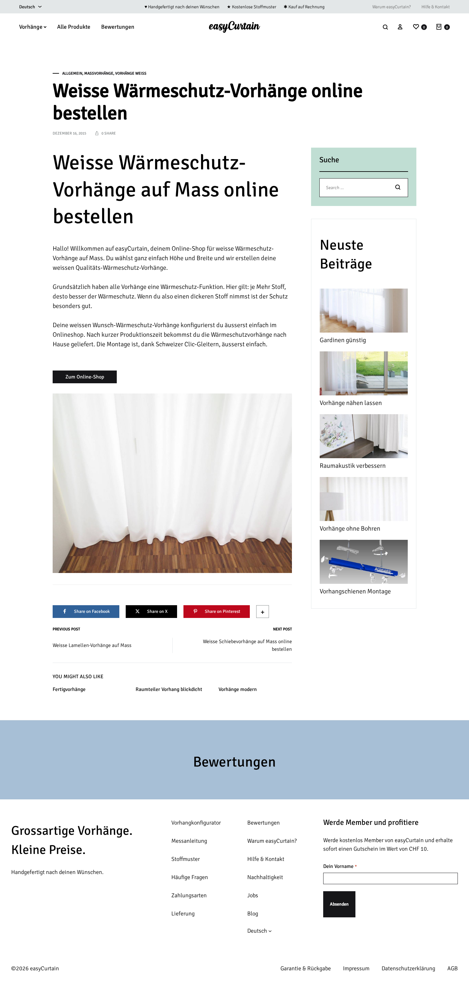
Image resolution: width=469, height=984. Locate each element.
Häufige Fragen (189, 877)
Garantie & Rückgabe (305, 968)
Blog (252, 913)
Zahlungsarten (189, 895)
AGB (452, 968)
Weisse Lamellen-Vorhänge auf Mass (92, 645)
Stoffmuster (185, 859)
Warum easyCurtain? (391, 7)
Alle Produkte (73, 26)
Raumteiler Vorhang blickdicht (169, 689)
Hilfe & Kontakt (435, 7)
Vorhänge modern (238, 689)
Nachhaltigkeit (265, 877)
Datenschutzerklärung (408, 968)
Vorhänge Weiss (130, 73)
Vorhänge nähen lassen (351, 403)
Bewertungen (117, 26)
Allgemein (72, 73)
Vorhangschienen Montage (355, 591)
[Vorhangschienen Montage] (364, 563)
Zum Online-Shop (84, 377)
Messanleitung (189, 840)
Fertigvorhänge (69, 689)
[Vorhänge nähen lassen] (364, 374)
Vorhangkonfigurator (196, 822)
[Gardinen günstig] (364, 312)
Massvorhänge (98, 73)
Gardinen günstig (343, 340)
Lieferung (183, 913)
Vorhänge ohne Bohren (350, 528)
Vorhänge (30, 26)
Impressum (356, 968)
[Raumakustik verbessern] (364, 437)
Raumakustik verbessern (353, 466)
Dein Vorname (340, 866)
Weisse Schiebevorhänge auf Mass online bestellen (247, 645)
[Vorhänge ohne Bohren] (364, 500)
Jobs (252, 895)
